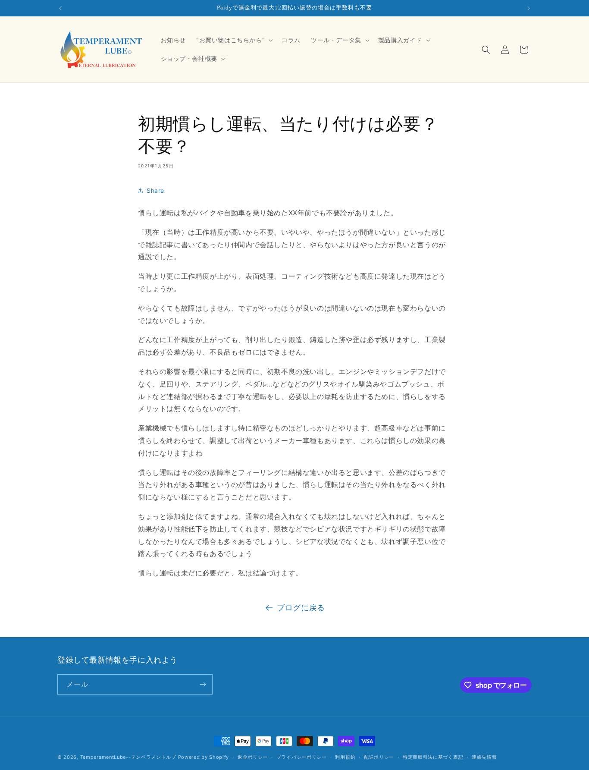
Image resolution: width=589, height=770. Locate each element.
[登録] (202, 684)
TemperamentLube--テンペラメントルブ (128, 757)
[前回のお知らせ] (60, 8)
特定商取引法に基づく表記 (433, 757)
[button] (233, 40)
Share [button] (155, 190)
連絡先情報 (484, 757)
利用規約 (345, 757)
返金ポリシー (253, 757)
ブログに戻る (301, 607)
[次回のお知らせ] (528, 8)
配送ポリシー (379, 757)
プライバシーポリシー (301, 757)
